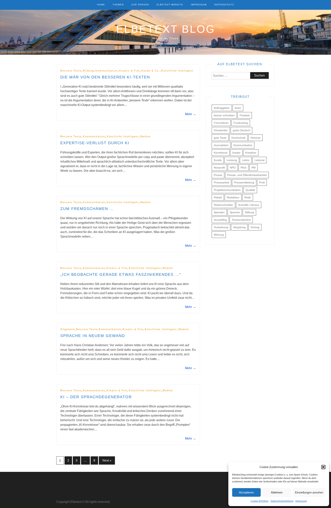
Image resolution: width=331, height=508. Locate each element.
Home (101, 4)
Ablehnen (277, 492)
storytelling (220, 219)
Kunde (218, 160)
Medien (145, 136)
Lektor (246, 160)
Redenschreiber (223, 204)
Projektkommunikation (227, 189)
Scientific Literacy (248, 204)
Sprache (235, 212)
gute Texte (220, 137)
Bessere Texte (70, 70)
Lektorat (260, 160)
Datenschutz (224, 4)
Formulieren (221, 122)
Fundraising (241, 122)
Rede (247, 197)
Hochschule (238, 137)
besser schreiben (224, 115)
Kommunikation (106, 70)
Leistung (232, 160)
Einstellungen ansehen (309, 492)
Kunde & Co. (150, 70)
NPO (233, 167)
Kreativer (250, 152)
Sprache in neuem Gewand (92, 336)
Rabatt (218, 197)
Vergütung (239, 227)
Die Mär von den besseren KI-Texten (105, 77)
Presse (218, 175)
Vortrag (255, 227)
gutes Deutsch (241, 130)
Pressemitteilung (244, 182)
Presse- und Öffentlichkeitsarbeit (247, 175)
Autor (238, 107)
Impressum (301, 501)
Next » (106, 460)
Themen (118, 4)
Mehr (190, 114)
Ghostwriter (221, 130)
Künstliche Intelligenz (177, 70)
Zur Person (140, 4)
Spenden (219, 212)
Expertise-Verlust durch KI (94, 143)
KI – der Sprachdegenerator (96, 397)
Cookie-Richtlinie (260, 501)
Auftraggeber (222, 107)
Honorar (256, 137)
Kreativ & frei (129, 70)
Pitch (244, 167)
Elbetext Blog (165, 29)
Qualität (250, 189)
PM (254, 167)
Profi (262, 182)
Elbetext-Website (170, 4)
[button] (323, 467)
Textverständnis (241, 219)
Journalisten (221, 145)
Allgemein (67, 329)
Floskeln (245, 115)
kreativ (236, 152)
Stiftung (249, 212)
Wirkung (219, 234)
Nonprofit (219, 167)
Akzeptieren (246, 492)
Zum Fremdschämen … (87, 209)
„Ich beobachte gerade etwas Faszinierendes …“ (120, 274)
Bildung (88, 70)
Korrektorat (220, 152)
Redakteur (233, 197)
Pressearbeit (221, 182)
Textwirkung (221, 227)
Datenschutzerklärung (281, 501)
